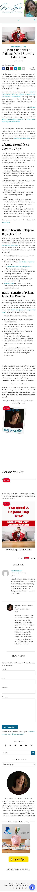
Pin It (7, 408)
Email (3, 678)
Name (4, 669)
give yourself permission (10, 245)
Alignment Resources (21, 884)
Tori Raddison (16, 571)
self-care (32, 107)
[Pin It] (15, 435)
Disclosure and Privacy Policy (22, 138)
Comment (5, 697)
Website (4, 688)
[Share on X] (7, 68)
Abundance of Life (18, 47)
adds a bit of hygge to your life (13, 119)
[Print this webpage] (23, 68)
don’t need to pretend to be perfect (18, 266)
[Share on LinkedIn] (15, 68)
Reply (13, 575)
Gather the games (17, 310)
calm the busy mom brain (26, 262)
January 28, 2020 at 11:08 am (18, 573)
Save (27, 558)
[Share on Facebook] (3, 68)
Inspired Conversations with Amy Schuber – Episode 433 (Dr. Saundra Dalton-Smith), (18, 94)
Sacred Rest (6, 222)
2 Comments (18, 61)
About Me (12, 884)
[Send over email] (19, 68)
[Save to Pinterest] (11, 68)
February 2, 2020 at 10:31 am (22, 609)
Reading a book (9, 283)
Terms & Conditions (27, 885)
